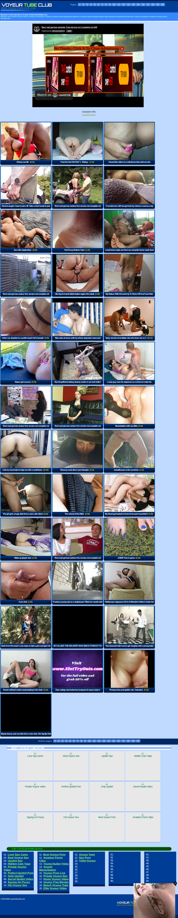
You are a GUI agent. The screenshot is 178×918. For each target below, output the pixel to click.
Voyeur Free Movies (56, 882)
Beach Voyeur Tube (55, 885)
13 (128, 4)
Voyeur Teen (87, 854)
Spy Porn (85, 857)
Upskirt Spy (15, 860)
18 (153, 4)
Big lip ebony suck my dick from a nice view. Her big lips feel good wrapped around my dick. (26, 736)
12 (124, 4)
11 (119, 4)
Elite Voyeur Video (55, 888)
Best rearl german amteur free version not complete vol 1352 (26, 296)
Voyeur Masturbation (47, 868)
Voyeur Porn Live (54, 873)
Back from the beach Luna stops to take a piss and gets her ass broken (26, 648)
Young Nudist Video (56, 863)
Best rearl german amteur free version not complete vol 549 (78, 208)
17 (148, 4)
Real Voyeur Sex (18, 857)
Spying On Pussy (19, 882)
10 (114, 4)
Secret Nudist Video (20, 879)
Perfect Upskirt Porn (21, 873)
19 (158, 4)
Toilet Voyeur (87, 860)
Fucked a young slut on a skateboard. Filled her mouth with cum (77, 604)
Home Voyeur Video (56, 879)
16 (143, 4)
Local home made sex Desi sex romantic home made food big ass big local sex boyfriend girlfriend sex (129, 252)
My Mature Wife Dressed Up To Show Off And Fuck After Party (129, 296)
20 (162, 4)
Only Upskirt (16, 876)
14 (133, 4)
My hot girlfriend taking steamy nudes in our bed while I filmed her (78, 384)
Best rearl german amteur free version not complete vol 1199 (26, 428)
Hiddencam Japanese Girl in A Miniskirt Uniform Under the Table (129, 604)
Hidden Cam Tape (19, 863)
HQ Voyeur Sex (17, 885)
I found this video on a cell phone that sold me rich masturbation (129, 164)
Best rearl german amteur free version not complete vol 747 (78, 560)
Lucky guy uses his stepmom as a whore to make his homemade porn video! (129, 384)
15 (138, 4)
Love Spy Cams (18, 854)
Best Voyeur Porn (54, 854)
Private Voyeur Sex (55, 876)
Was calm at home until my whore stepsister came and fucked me (77, 340)
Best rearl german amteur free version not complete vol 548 (78, 428)
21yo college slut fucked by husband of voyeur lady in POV (77, 692)
